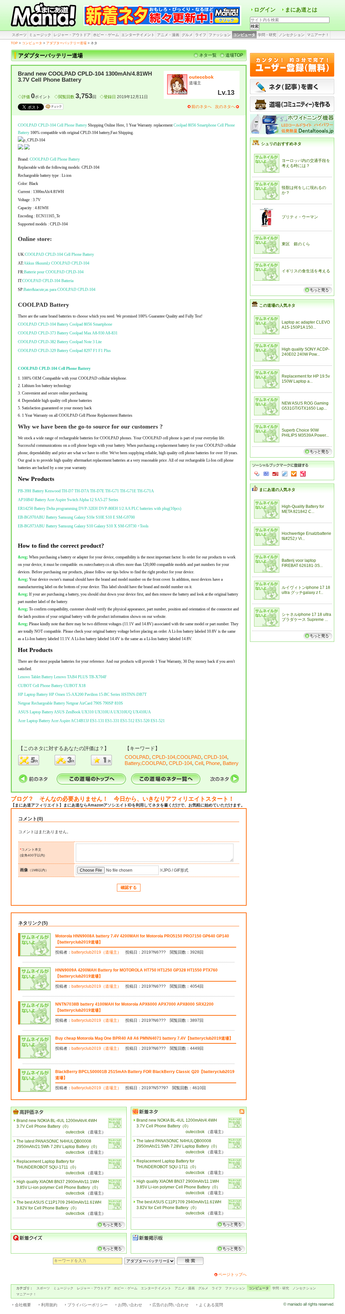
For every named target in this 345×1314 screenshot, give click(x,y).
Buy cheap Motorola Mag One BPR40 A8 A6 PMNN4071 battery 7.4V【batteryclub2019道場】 (144, 1038)
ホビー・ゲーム (106, 35)
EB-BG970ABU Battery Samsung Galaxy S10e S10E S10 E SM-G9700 (76, 517)
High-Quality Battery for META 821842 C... (303, 509)
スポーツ (19, 35)
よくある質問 (211, 1305)
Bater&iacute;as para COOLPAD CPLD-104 (59, 289)
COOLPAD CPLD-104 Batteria (47, 280)
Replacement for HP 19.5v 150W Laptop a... (306, 379)
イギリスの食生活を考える (306, 271)
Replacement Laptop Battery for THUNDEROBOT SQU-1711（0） (48, 1164)
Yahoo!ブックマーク (257, 473)
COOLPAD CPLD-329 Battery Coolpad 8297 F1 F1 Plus (64, 350)
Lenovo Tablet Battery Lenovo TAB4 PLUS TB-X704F (62, 677)
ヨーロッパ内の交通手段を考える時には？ (306, 163)
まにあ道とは (301, 9)
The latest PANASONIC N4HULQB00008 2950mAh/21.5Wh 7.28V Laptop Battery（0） (58, 1144)
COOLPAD (137, 757)
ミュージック (40, 35)
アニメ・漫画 (168, 35)
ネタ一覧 (208, 55)
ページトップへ (232, 1274)
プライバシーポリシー (87, 1305)
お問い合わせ (130, 1305)
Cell (199, 763)
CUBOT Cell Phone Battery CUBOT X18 (52, 685)
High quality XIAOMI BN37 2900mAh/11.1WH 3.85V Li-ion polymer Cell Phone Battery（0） (58, 1184)
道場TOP (234, 55)
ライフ (200, 35)
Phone (213, 763)
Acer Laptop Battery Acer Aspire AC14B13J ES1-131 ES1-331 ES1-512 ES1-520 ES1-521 (91, 720)
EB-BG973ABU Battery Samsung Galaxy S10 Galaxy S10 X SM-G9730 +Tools (83, 526)
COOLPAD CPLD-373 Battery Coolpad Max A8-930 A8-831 (68, 333)
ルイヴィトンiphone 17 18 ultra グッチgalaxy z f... (306, 590)
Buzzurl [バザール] (275, 473)
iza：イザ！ (303, 473)
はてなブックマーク (266, 473)
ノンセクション (292, 35)
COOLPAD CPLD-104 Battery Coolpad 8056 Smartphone (65, 324)
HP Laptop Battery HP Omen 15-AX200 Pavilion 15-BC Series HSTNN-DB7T (82, 694)
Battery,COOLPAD (145, 763)
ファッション (220, 35)
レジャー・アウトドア (72, 35)
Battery (231, 763)
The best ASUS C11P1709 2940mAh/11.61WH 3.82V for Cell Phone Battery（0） (59, 1205)
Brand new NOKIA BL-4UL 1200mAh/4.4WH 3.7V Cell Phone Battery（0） (57, 1123)
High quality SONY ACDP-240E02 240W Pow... (306, 352)
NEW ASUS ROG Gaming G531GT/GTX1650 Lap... (305, 406)
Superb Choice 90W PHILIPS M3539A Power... (305, 433)
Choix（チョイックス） (293, 473)
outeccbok (201, 77)
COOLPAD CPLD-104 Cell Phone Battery (52, 125)
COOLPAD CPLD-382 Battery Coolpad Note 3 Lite (60, 341)
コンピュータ (244, 35)
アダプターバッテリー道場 (66, 43)
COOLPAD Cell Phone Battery (55, 159)
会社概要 (23, 1305)
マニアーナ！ (318, 35)
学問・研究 (267, 35)
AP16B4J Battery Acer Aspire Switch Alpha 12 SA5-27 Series (68, 499)
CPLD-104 (215, 757)
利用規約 (49, 1305)
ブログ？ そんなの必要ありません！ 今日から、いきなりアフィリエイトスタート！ (122, 799)
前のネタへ (201, 106)
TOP (14, 43)
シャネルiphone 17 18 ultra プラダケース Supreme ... (306, 617)
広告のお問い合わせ (170, 1305)
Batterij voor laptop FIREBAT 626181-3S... (302, 563)
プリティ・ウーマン (300, 217)
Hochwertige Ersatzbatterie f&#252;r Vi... (306, 536)
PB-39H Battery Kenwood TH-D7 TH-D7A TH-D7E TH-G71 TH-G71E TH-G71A (86, 491)
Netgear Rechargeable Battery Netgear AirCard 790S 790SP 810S (70, 703)
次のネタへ (225, 106)
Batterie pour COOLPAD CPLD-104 (54, 272)
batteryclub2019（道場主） (96, 952)
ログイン (265, 9)
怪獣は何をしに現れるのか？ (304, 190)
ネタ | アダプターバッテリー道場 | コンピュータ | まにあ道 (44, 15)
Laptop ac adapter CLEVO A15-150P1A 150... (306, 325)
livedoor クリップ (284, 473)
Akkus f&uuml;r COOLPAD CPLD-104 (56, 263)
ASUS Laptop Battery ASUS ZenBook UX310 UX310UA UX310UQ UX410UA (84, 712)
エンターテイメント (138, 35)
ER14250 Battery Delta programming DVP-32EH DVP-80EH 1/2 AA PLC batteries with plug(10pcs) (99, 508)
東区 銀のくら (296, 244)
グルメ (187, 35)
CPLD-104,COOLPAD (176, 757)
